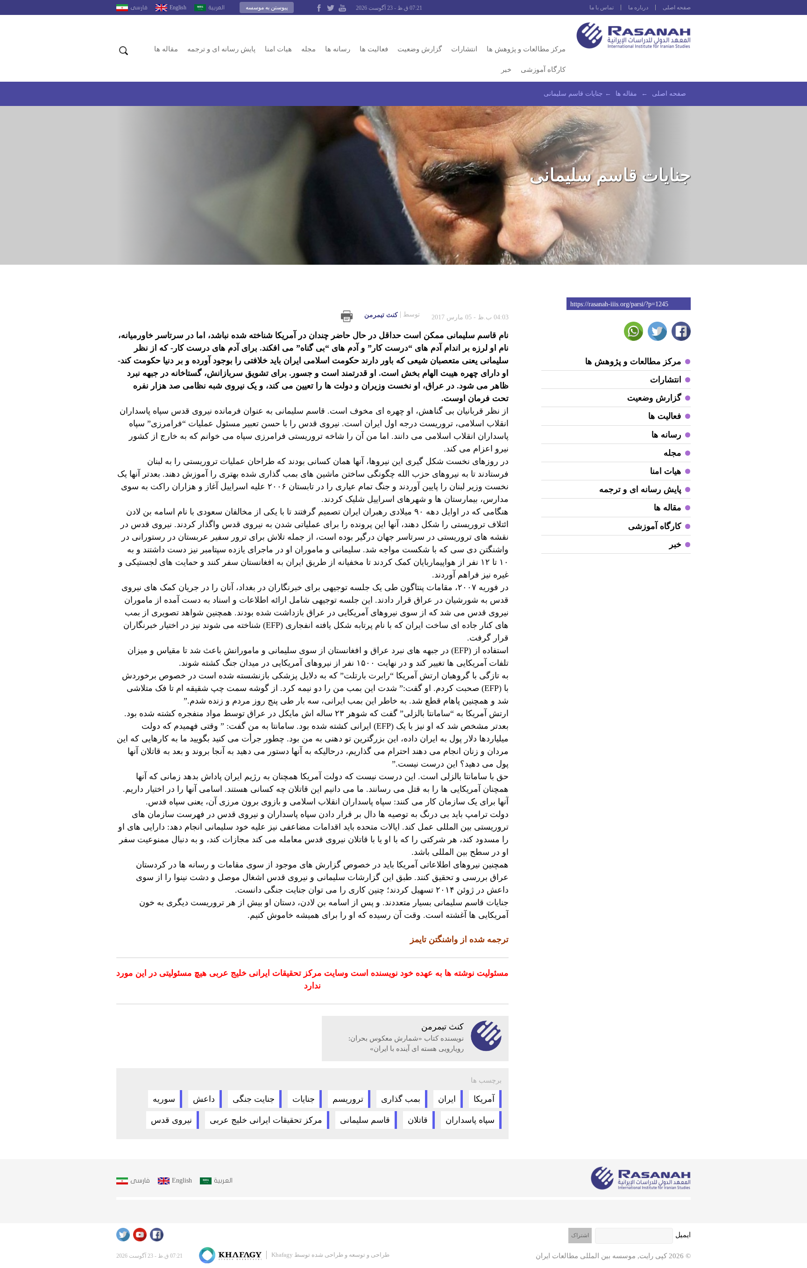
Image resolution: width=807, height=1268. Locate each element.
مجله (308, 49)
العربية (216, 7)
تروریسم (348, 1099)
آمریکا (484, 1099)
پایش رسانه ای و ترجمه (221, 49)
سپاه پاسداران (470, 1120)
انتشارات (464, 49)
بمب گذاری (400, 1099)
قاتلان (418, 1120)
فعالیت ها (374, 49)
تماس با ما (601, 7)
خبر (506, 69)
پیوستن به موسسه (267, 7)
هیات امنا (278, 49)
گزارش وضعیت (419, 49)
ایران (447, 1099)
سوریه (164, 1099)
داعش (204, 1099)
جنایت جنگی (254, 1099)
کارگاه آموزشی (543, 69)
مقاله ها (166, 49)
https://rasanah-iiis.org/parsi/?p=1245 (619, 304)
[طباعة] (347, 316)
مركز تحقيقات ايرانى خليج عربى (266, 1120)
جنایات (303, 1099)
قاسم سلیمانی (365, 1120)
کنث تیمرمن (392, 314)
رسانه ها (337, 49)
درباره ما (638, 7)
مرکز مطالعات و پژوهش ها (526, 49)
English (178, 7)
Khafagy (282, 1254)
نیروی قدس (171, 1120)
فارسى (139, 7)
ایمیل (683, 1235)
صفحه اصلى (677, 7)
